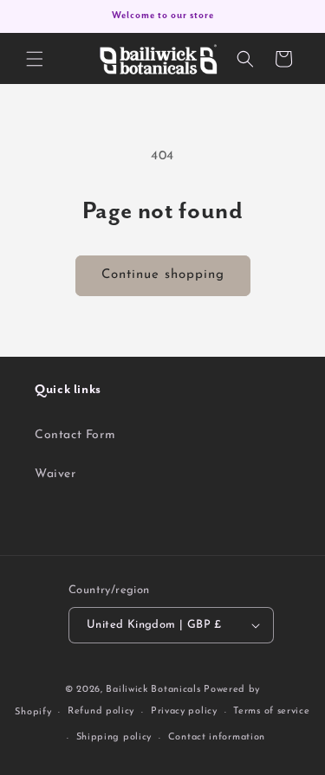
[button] (35, 59)
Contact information (216, 737)
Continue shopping (162, 274)
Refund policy (101, 711)
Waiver (55, 474)
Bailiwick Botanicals (153, 689)
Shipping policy (114, 737)
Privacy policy (184, 711)
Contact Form (75, 435)
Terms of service (271, 711)
